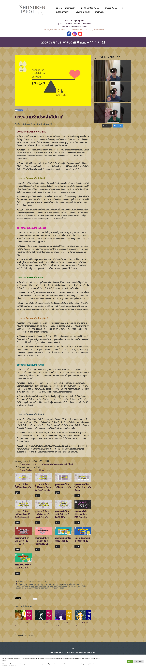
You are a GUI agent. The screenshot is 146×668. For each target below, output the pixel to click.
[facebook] (73, 649)
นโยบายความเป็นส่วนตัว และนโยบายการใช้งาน (82, 653)
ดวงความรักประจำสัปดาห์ (37, 581)
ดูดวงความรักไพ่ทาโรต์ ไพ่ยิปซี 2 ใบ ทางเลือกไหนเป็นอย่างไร (43, 487)
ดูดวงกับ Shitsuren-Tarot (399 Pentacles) (74, 23)
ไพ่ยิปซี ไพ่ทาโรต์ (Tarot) (89, 8)
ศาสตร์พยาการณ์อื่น (63, 11)
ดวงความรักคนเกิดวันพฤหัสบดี (74, 583)
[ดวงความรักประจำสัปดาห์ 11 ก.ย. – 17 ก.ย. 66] (23, 615)
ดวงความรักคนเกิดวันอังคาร (60, 585)
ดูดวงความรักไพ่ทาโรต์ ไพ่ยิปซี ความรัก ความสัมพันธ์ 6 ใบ (42, 514)
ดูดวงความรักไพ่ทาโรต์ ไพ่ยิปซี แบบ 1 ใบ (23, 486)
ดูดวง (17, 493)
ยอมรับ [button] (130, 661)
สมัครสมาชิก (70, 20)
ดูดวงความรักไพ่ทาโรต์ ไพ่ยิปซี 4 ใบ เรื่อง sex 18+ (22, 540)
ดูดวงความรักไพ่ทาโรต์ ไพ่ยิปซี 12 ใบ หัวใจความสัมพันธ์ (42, 540)
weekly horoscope (26, 583)
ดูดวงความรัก (70, 8)
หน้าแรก (59, 8)
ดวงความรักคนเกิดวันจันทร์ (52, 583)
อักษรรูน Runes (111, 8)
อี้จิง (123, 8)
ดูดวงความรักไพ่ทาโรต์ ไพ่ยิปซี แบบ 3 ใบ (63, 486)
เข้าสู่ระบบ (80, 20)
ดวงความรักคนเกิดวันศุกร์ (40, 585)
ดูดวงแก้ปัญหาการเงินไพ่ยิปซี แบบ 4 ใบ (23, 566)
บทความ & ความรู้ (83, 11)
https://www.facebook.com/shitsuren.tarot (33, 470)
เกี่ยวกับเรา (99, 11)
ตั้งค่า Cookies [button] (138, 661)
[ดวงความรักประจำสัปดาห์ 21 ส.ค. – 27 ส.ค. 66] (43, 615)
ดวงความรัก (22, 581)
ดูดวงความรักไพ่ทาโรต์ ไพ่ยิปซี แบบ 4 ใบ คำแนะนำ (82, 487)
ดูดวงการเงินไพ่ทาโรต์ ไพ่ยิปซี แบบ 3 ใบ (63, 539)
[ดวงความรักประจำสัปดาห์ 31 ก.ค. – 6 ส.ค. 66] (63, 615)
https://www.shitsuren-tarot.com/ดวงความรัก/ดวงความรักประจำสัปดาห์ (44, 464)
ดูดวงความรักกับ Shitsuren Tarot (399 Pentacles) (80, 514)
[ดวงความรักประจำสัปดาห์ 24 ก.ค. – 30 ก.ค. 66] (83, 615)
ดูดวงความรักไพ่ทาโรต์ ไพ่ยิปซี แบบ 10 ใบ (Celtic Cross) (22, 514)
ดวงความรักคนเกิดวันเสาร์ (31, 587)
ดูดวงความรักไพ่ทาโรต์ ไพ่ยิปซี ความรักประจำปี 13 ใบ (62, 514)
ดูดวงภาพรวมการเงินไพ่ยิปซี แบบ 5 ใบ (82, 539)
